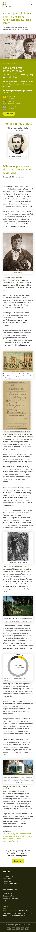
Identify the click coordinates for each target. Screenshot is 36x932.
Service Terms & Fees (10, 898)
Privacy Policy (8, 881)
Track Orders (7, 894)
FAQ (4, 901)
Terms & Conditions (10, 884)
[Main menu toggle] (31, 4)
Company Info (8, 876)
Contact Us (7, 879)
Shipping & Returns (9, 896)
